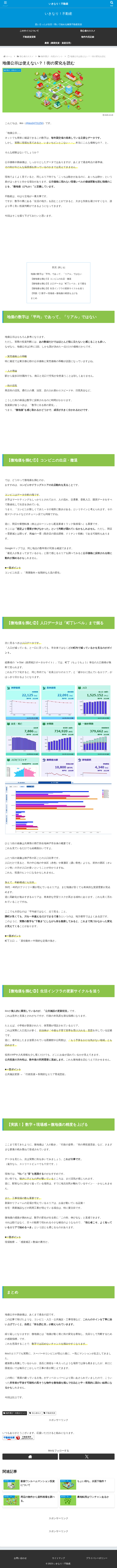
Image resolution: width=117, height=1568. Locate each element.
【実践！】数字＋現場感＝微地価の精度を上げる (54, 293)
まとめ (34, 298)
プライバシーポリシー (96, 1558)
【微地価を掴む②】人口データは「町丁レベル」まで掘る (58, 283)
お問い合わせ (20, 1558)
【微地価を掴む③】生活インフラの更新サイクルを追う (57, 288)
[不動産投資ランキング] (25, 1437)
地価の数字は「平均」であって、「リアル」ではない (56, 274)
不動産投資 (50, 1413)
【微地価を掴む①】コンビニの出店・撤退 (51, 279)
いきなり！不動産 (58, 3)
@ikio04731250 (34, 123)
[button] (108, 838)
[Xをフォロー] (87, 1457)
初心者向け (36, 1413)
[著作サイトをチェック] (30, 1457)
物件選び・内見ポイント (16, 1413)
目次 (54, 267)
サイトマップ (58, 1558)
